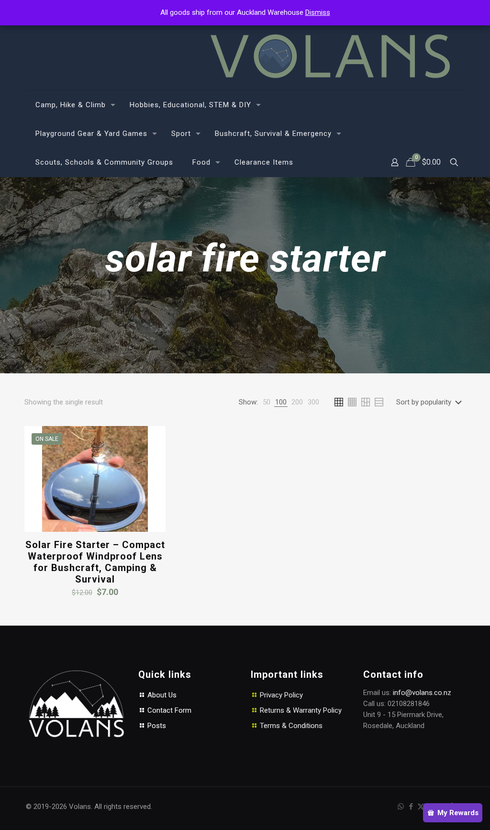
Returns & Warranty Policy (301, 710)
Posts (155, 725)
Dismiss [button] (317, 12)
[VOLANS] (330, 56)
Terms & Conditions (291, 725)
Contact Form (168, 710)
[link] (266, 402)
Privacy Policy (281, 695)
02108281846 (409, 703)
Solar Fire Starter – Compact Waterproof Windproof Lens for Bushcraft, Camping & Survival (95, 562)
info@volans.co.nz (422, 692)
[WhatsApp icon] (400, 806)
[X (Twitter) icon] (420, 806)
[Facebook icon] (410, 806)
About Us (161, 695)
